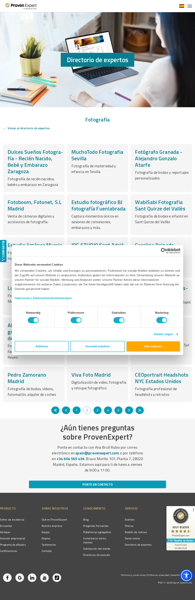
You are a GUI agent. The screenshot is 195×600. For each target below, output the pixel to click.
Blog (86, 519)
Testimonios (49, 545)
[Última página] (140, 410)
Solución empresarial (12, 538)
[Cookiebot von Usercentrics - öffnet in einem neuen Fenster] (163, 251)
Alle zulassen (153, 346)
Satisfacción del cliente (96, 549)
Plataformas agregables (97, 532)
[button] (186, 575)
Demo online (132, 538)
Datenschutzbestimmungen (52, 298)
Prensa (129, 526)
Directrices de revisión (96, 555)
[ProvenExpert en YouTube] (44, 577)
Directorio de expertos (138, 545)
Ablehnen (41, 346)
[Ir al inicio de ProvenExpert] (21, 6)
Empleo (46, 538)
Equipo (46, 532)
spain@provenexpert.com (97, 453)
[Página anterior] (66, 410)
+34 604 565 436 (70, 459)
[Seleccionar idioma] (181, 6)
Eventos (130, 519)
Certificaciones (8, 551)
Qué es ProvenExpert (54, 519)
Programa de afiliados (13, 545)
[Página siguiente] (129, 410)
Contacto (47, 551)
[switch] (76, 320)
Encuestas (6, 526)
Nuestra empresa (52, 526)
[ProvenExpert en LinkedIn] (32, 577)
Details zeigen (163, 334)
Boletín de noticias (136, 532)
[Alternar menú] (189, 6)
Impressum (22, 298)
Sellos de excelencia (12, 519)
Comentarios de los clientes (94, 540)
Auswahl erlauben (97, 346)
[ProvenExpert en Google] (19, 577)
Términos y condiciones (133, 575)
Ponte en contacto (97, 484)
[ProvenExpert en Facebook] (7, 577)
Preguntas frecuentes (96, 526)
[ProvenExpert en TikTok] (57, 577)
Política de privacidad (158, 575)
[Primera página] (55, 410)
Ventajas (5, 532)
